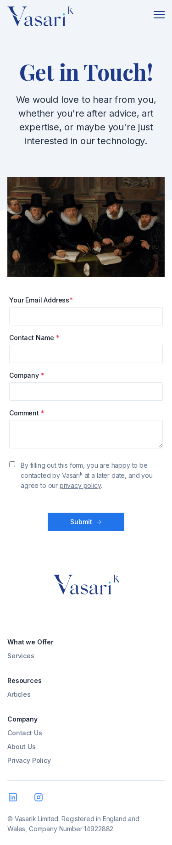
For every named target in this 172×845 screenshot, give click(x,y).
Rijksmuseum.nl (133, 213)
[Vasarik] (40, 18)
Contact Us (24, 733)
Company (26, 375)
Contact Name (34, 337)
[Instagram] (40, 799)
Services (20, 656)
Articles (19, 694)
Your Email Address (41, 300)
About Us (21, 746)
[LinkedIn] (14, 799)
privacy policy (80, 485)
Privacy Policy (29, 760)
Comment (26, 413)
